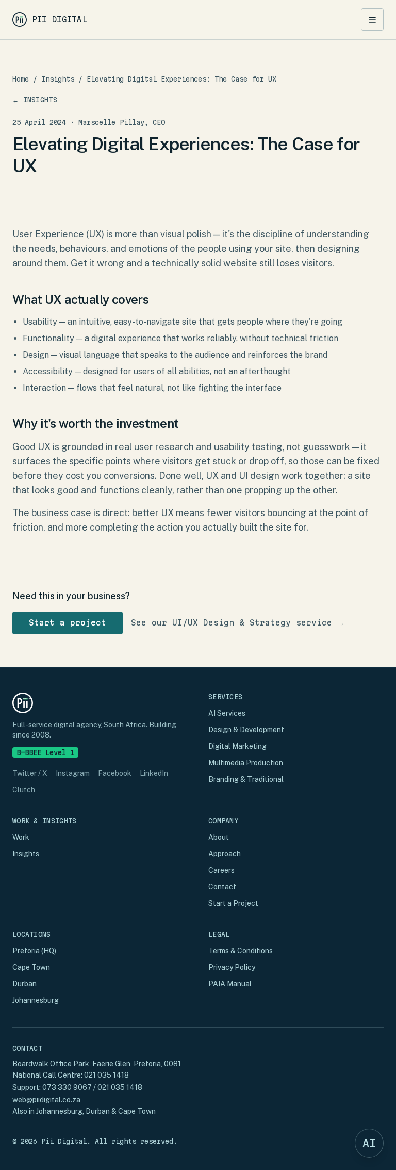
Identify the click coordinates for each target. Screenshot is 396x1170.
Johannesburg (35, 1000)
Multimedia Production (245, 763)
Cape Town (31, 967)
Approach (224, 854)
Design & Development (246, 730)
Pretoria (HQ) (34, 951)
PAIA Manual (230, 984)
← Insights (34, 99)
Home (20, 79)
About (218, 837)
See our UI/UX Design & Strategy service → (237, 622)
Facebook (114, 773)
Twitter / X (29, 773)
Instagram (73, 773)
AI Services (226, 713)
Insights (57, 79)
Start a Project (233, 903)
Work (20, 837)
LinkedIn (154, 773)
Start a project (67, 622)
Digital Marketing (237, 746)
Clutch (23, 790)
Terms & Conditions (240, 951)
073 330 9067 (67, 1087)
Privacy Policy (231, 967)
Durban (24, 984)
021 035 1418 (106, 1075)
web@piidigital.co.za (46, 1100)
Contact (222, 887)
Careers (221, 870)
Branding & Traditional (246, 779)
